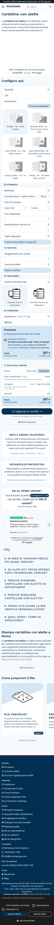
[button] (3, 905)
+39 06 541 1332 (12, 852)
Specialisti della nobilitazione (18, 814)
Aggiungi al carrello (27, 411)
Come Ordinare (12, 792)
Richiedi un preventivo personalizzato (26, 480)
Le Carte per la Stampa (15, 801)
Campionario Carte (13, 788)
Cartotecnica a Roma (27, 740)
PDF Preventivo (28, 422)
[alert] (27, 910)
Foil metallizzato (12, 213)
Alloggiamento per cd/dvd (17, 253)
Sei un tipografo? (12, 839)
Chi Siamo (9, 767)
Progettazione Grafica (15, 818)
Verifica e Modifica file (15, 281)
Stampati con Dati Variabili (17, 822)
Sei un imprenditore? (14, 830)
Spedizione (17, 316)
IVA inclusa (32, 371)
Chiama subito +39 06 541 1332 (26, 453)
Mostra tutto (26, 667)
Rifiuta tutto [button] (40, 914)
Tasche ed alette (12, 264)
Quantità (9, 89)
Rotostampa (14, 6)
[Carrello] (50, 6)
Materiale (9, 190)
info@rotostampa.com (15, 856)
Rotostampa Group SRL (12, 883)
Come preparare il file (15, 796)
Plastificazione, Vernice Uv (17, 224)
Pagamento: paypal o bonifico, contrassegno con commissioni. (23, 379)
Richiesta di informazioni (16, 848)
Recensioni (9, 874)
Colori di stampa (12, 202)
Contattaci (12, 347)
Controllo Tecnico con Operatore (39, 303)
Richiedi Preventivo (13, 810)
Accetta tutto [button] (14, 914)
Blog (6, 878)
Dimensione (10, 101)
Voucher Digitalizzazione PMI (18, 775)
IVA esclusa (44, 371)
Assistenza (9, 784)
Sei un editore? (11, 834)
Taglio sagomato (12, 236)
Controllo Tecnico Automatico (15, 303)
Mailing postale (11, 826)
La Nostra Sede (11, 771)
